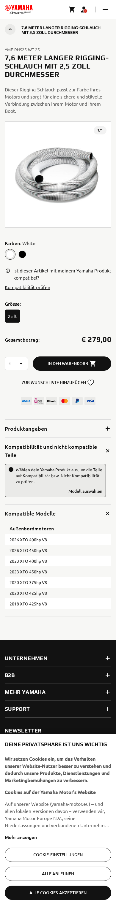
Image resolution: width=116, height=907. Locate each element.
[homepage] (19, 9)
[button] (105, 9)
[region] (58, 820)
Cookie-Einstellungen (58, 854)
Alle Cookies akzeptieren (58, 892)
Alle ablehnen (58, 873)
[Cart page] (72, 9)
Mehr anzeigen (21, 837)
